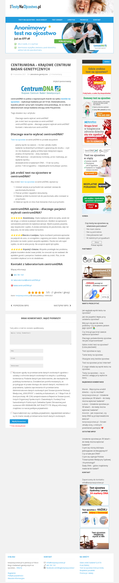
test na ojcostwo (27, 182)
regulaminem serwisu (60, 413)
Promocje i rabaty (86, 573)
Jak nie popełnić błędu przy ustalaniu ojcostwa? (94, 318)
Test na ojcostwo (18, 139)
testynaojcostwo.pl (23, 295)
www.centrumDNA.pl (22, 285)
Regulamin (12, 573)
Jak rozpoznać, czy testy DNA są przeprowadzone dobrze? (95, 416)
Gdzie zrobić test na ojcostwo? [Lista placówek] (95, 345)
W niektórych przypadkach (98, 238)
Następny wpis (61, 305)
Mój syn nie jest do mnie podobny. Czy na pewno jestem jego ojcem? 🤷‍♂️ (95, 325)
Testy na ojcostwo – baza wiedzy (32, 20)
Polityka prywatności (15, 576)
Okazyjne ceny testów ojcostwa (95, 358)
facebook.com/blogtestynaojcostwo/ (60, 568)
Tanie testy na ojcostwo (92, 355)
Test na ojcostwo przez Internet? (96, 362)
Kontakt (97, 20)
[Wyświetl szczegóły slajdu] (96, 259)
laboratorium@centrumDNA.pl (27, 280)
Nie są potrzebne (94, 232)
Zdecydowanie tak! (94, 235)
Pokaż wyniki (96, 245)
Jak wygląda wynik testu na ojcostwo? (94, 311)
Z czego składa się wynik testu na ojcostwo (96, 367)
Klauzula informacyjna (16, 578)
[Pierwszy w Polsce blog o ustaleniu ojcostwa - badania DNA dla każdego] (59, 15)
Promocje (84, 20)
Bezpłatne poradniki (87, 570)
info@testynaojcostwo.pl (55, 563)
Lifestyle (71, 20)
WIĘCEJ (19, 568)
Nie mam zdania (93, 229)
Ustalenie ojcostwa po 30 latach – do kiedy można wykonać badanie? (96, 398)
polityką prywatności (41, 413)
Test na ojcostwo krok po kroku (92, 568)
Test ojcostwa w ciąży (91, 351)
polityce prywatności (39, 408)
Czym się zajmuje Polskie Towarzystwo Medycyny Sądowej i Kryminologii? (96, 459)
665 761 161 (19, 275)
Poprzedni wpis (21, 305)
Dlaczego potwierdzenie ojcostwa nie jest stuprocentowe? (96, 339)
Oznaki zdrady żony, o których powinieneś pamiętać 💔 (94, 425)
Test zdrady (57, 20)
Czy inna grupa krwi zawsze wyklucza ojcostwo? (94, 333)
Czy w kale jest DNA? (91, 453)
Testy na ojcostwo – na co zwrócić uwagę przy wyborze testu (94, 375)
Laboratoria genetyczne (39, 74)
